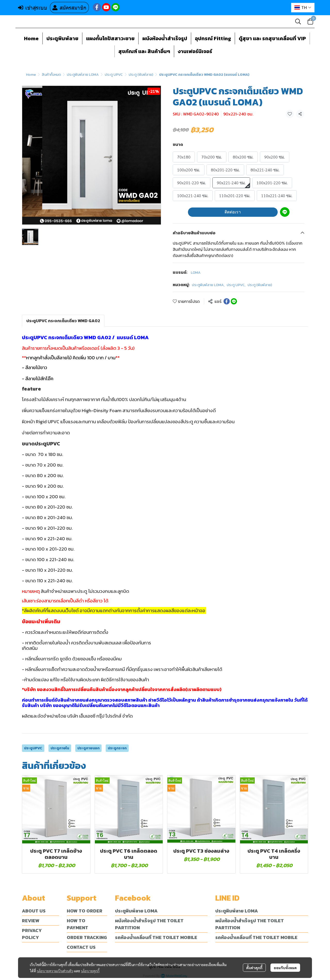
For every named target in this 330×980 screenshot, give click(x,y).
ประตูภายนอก (88, 748)
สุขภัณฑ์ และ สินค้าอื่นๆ (144, 51)
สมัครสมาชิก (73, 7)
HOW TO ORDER (84, 910)
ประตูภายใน (60, 748)
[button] (303, 7)
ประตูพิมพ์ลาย (62, 38)
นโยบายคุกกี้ (90, 970)
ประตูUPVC (33, 748)
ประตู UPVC (114, 74)
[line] (115, 7)
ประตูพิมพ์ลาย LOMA (83, 74)
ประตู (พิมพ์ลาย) (141, 74)
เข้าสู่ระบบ (36, 7)
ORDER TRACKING (87, 937)
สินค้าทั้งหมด (51, 74)
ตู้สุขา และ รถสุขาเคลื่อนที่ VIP (272, 38)
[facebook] (97, 7)
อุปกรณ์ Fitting (213, 38)
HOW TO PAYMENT (77, 924)
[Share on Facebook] (227, 301)
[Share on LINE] (234, 301)
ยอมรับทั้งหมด (285, 967)
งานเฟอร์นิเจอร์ (195, 51)
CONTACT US (81, 947)
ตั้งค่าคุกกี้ (254, 967)
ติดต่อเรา (233, 212)
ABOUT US (34, 910)
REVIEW (30, 920)
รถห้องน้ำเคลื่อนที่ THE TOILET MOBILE (156, 937)
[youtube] (106, 7)
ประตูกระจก (117, 748)
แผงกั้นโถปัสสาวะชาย (110, 38)
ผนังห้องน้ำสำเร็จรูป (164, 38)
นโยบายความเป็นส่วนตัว (55, 970)
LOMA (196, 272)
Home (31, 38)
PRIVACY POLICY (32, 934)
